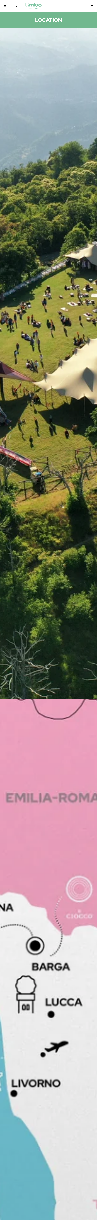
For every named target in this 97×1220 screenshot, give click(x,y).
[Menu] (5, 6)
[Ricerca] (16, 6)
